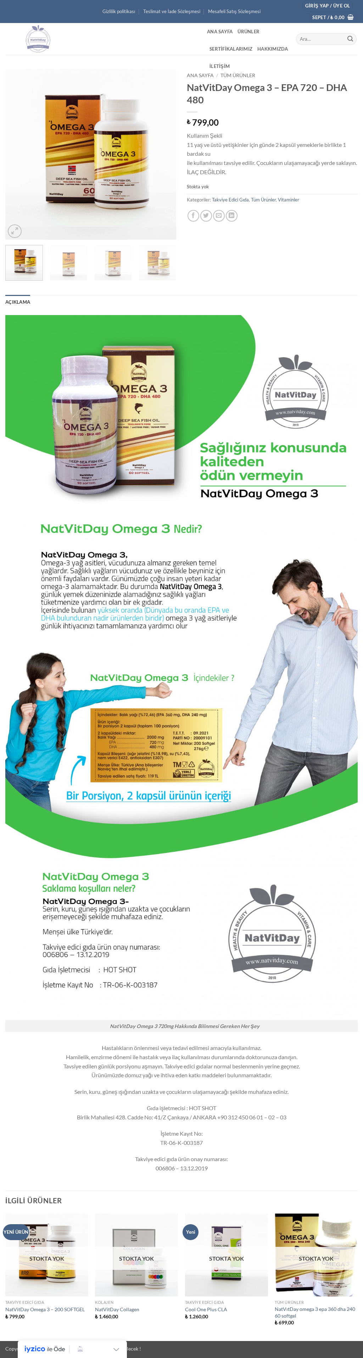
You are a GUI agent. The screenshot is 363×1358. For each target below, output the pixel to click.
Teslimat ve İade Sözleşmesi (171, 11)
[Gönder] (350, 39)
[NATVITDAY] (100, 39)
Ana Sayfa (200, 75)
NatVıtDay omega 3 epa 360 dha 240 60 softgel (315, 1312)
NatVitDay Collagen (117, 1309)
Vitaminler (288, 199)
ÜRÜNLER (248, 31)
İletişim (220, 66)
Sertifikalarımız (231, 49)
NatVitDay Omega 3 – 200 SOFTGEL (45, 1309)
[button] (327, 6)
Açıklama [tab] (17, 302)
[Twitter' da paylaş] (206, 216)
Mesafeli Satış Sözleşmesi (234, 11)
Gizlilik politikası (118, 11)
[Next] (163, 154)
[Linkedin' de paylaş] (232, 216)
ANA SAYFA (220, 31)
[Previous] (17, 154)
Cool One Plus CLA (206, 1309)
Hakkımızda (272, 49)
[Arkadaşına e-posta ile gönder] (219, 216)
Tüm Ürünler (237, 75)
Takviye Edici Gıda (230, 199)
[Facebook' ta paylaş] (193, 216)
